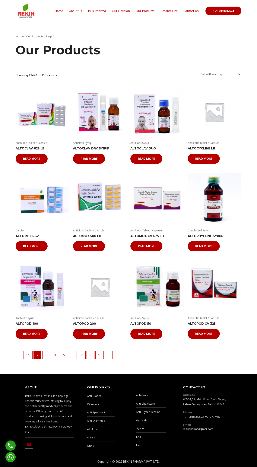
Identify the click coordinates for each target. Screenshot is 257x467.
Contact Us (191, 11)
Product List (168, 11)
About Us (75, 11)
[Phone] (10, 445)
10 (99, 355)
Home (59, 11)
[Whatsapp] (10, 457)
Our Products (145, 11)
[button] (223, 11)
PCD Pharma (97, 11)
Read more (31, 159)
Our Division (121, 11)
